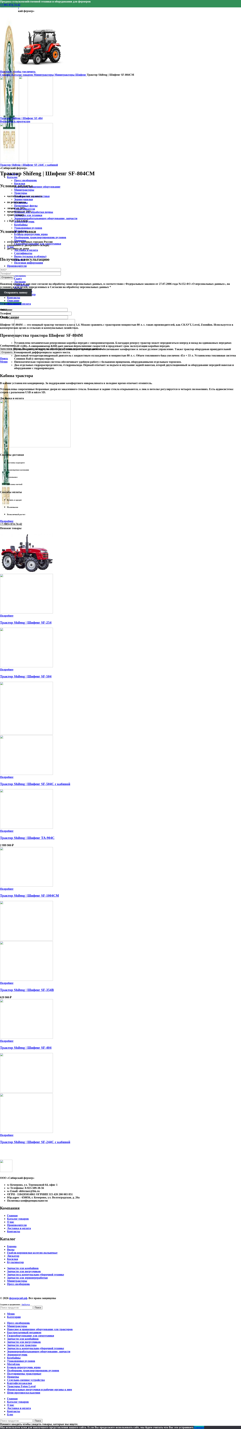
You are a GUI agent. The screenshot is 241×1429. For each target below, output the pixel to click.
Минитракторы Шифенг (71, 74)
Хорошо (199, 1427)
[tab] (124, 300)
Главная (5, 74)
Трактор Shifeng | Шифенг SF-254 (26, 622)
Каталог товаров (22, 74)
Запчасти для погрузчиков (24, 1271)
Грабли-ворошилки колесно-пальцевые (32, 1252)
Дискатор (13, 1255)
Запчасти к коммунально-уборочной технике (35, 1274)
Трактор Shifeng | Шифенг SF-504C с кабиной (35, 784)
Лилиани (20, 281)
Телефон (5, 313)
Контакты (13, 1231)
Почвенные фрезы (26, 205)
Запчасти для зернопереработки (27, 1277)
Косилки (12, 1259)
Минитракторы (24, 189)
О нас (10, 1221)
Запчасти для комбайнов (23, 1268)
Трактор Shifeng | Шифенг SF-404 (21, 118)
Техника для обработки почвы (33, 212)
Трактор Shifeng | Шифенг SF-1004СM (29, 895)
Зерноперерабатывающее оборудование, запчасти (45, 218)
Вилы (10, 1249)
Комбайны (21, 224)
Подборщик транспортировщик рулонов (40, 237)
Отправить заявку (16, 292)
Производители (17, 1225)
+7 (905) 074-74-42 (11, 523)
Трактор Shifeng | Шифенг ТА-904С (27, 838)
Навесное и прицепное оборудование (37, 186)
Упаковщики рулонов (28, 227)
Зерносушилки (23, 199)
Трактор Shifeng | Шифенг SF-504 (26, 676)
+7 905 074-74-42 (10, 4)
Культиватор (15, 1262)
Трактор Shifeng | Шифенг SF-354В (27, 990)
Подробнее (6, 521)
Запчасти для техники (28, 215)
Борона (11, 1246)
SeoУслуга (26, 1304)
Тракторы (20, 193)
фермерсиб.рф (18, 1298)
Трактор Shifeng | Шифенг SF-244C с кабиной (29, 164)
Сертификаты (23, 253)
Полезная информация (28, 262)
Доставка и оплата (19, 1228)
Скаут (18, 278)
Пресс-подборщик (25, 180)
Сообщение (7, 345)
